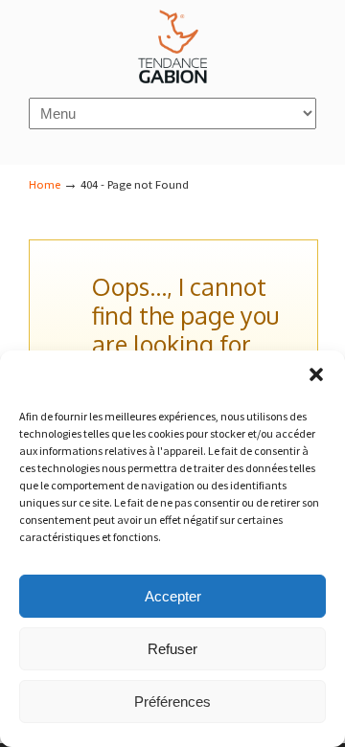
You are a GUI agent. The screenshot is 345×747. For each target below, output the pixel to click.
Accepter (173, 596)
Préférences (172, 701)
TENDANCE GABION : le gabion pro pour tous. (172, 47)
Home (44, 184)
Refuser (172, 649)
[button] (316, 374)
